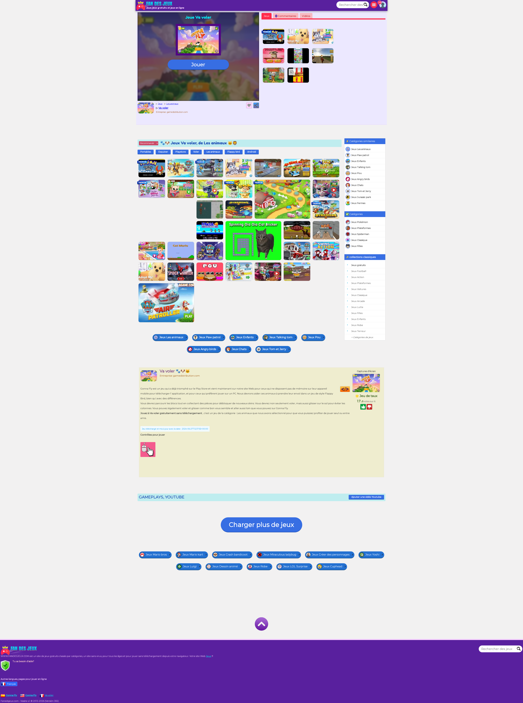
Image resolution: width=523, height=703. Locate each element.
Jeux (266, 16)
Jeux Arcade (358, 301)
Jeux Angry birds (360, 179)
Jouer (198, 64)
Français (11, 684)
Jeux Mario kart (193, 554)
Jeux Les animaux (361, 149)
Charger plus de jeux (261, 525)
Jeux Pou (356, 173)
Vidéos (306, 16)
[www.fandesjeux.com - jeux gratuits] (19, 650)
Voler (196, 151)
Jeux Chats (357, 185)
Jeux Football (358, 271)
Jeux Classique (359, 240)
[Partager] (256, 105)
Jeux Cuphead (332, 566)
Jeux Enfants (358, 161)
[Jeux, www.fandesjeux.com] (154, 5)
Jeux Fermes (358, 203)
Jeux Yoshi (372, 554)
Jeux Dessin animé (225, 566)
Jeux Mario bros (156, 554)
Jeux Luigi (190, 566)
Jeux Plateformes (361, 228)
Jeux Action (357, 277)
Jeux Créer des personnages (331, 554)
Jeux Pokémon (359, 222)
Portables (145, 151)
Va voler (49, 695)
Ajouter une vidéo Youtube (366, 497)
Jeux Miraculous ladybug (279, 554)
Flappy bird (233, 151)
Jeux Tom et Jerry (361, 191)
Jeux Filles (357, 246)
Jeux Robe (357, 325)
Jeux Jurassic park (361, 197)
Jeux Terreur (358, 331)
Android (251, 151)
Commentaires (286, 16)
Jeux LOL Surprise (295, 566)
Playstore (180, 151)
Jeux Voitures (358, 289)
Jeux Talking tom (360, 167)
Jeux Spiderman (360, 234)
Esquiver (163, 151)
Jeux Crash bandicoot (233, 554)
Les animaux (213, 151)
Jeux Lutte (357, 307)
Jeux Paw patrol (360, 155)
